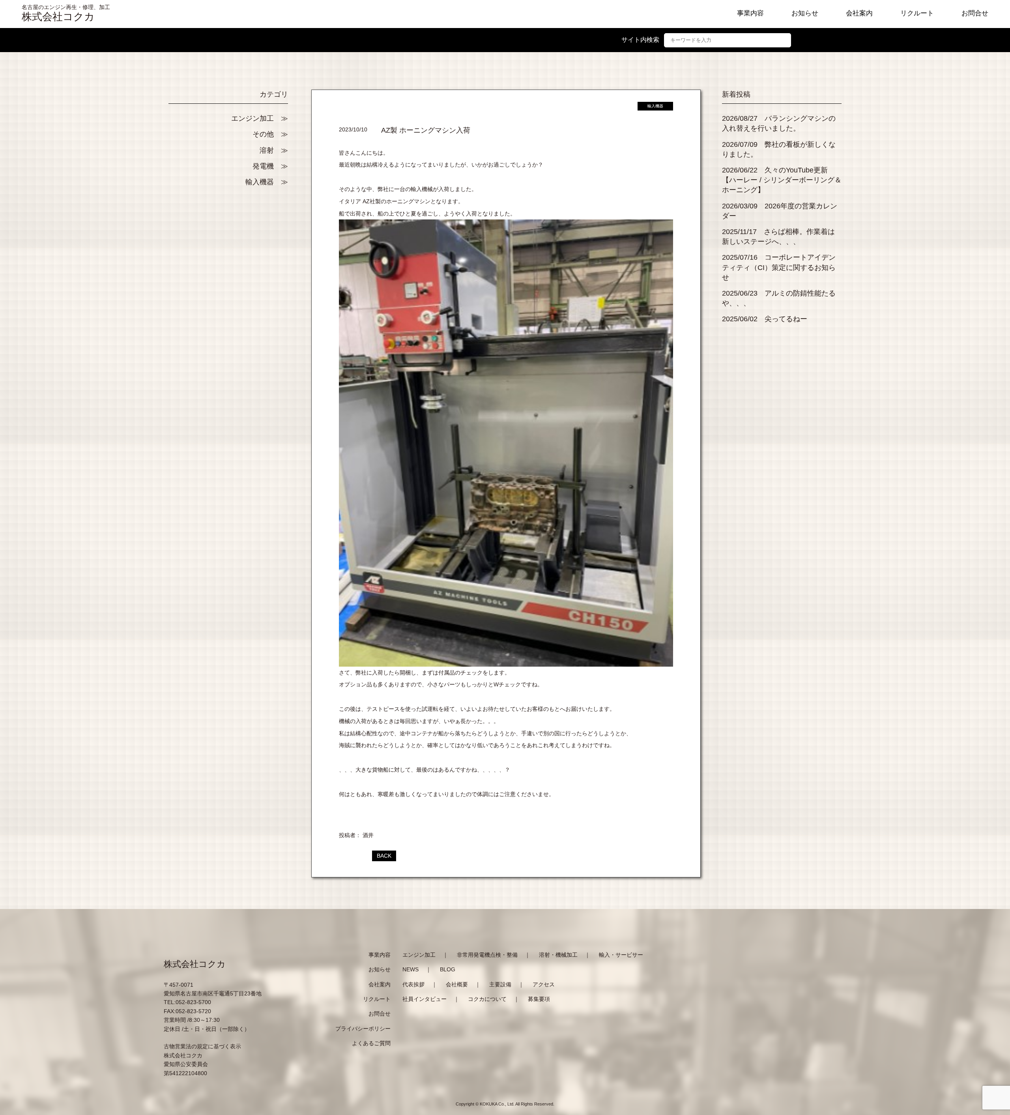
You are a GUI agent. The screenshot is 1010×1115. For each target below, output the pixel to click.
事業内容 (750, 13)
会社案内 (859, 13)
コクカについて (487, 999)
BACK (384, 856)
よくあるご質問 (371, 1043)
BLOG (447, 969)
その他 (263, 134)
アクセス (544, 984)
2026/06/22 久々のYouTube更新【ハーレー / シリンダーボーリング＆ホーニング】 (782, 180)
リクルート (917, 13)
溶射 (267, 150)
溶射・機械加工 (558, 955)
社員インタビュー (424, 999)
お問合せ (974, 13)
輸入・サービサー (621, 955)
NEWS (410, 969)
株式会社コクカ (58, 16)
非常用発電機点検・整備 (487, 955)
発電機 (263, 166)
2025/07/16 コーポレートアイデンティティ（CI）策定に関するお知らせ (779, 267)
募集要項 (539, 999)
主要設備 (500, 984)
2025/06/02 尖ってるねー (764, 319)
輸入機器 (259, 182)
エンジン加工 (252, 118)
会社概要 (457, 984)
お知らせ (804, 13)
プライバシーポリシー (363, 1028)
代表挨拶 (413, 984)
